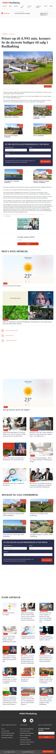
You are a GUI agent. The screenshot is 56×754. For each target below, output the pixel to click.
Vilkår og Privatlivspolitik (8, 733)
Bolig (10, 6)
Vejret (51, 6)
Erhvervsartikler (24, 737)
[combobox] (4, 554)
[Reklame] (28, 224)
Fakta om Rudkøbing (25, 735)
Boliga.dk (8, 216)
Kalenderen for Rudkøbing (26, 733)
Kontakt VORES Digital (7, 735)
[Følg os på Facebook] (24, 720)
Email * (31, 147)
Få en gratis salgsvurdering (27, 742)
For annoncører (5, 731)
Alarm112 (4, 6)
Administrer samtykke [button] (7, 737)
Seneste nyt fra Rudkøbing (26, 729)
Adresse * (7, 153)
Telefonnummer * (9, 147)
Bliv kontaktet (45, 161)
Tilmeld (28, 244)
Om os (3, 729)
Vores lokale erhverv (25, 731)
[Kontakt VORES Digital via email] (31, 720)
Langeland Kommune (25, 740)
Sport (45, 6)
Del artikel (46, 86)
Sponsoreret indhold (25, 744)
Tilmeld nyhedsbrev (48, 751)
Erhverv (16, 6)
